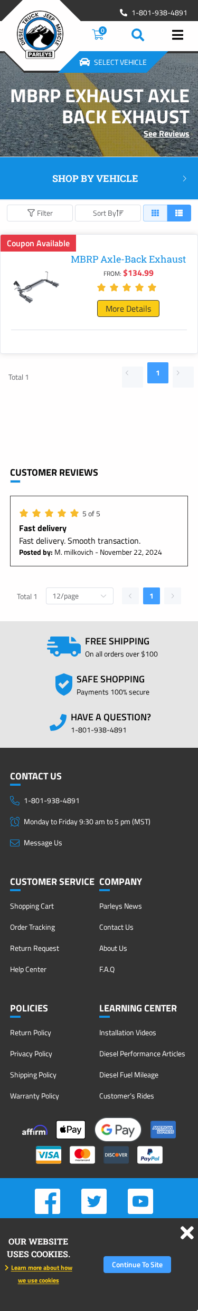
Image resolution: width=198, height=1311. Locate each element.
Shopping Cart (32, 905)
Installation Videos (127, 1032)
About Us (113, 947)
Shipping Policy (33, 1074)
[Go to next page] (183, 377)
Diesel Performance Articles (142, 1053)
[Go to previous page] (132, 377)
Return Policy (30, 1032)
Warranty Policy (34, 1095)
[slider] (128, 287)
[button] (99, 178)
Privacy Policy (31, 1053)
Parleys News (120, 905)
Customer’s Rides (126, 1095)
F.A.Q (107, 969)
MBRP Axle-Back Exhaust (128, 259)
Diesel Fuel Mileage (128, 1074)
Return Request (34, 947)
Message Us (43, 842)
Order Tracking (32, 926)
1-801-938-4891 (159, 12)
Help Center (28, 969)
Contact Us (116, 926)
